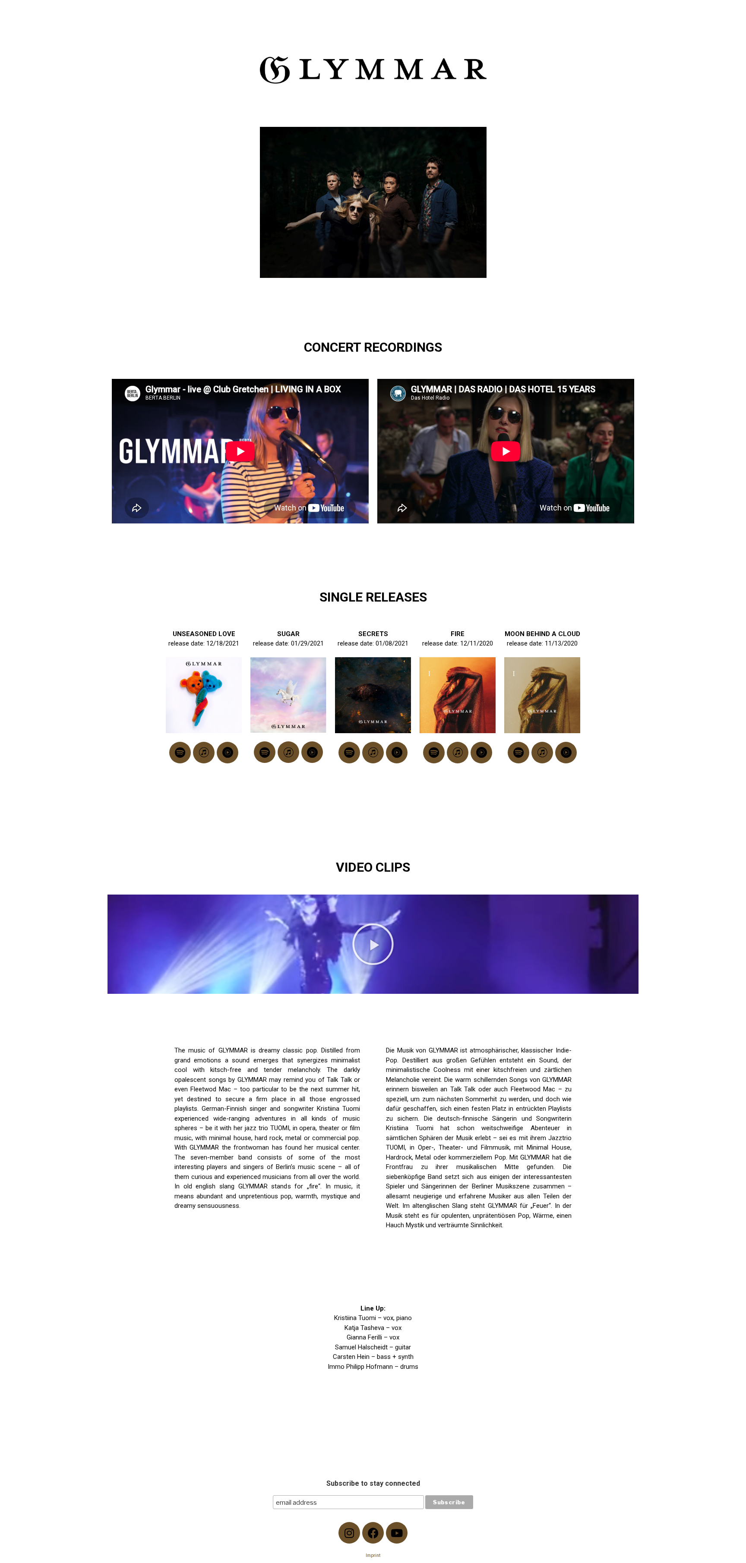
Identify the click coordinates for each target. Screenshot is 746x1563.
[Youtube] (397, 1533)
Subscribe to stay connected (373, 1483)
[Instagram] (349, 1533)
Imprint (373, 1555)
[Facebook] (373, 1533)
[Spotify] (180, 752)
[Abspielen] (373, 944)
